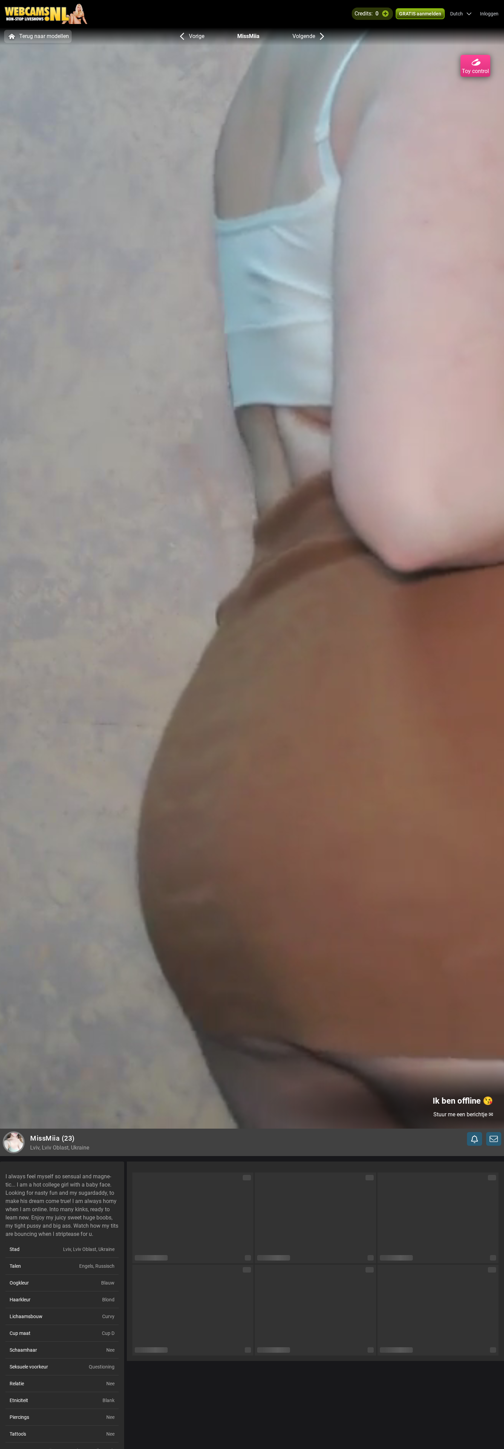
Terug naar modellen (44, 36)
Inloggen (489, 13)
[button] (461, 14)
